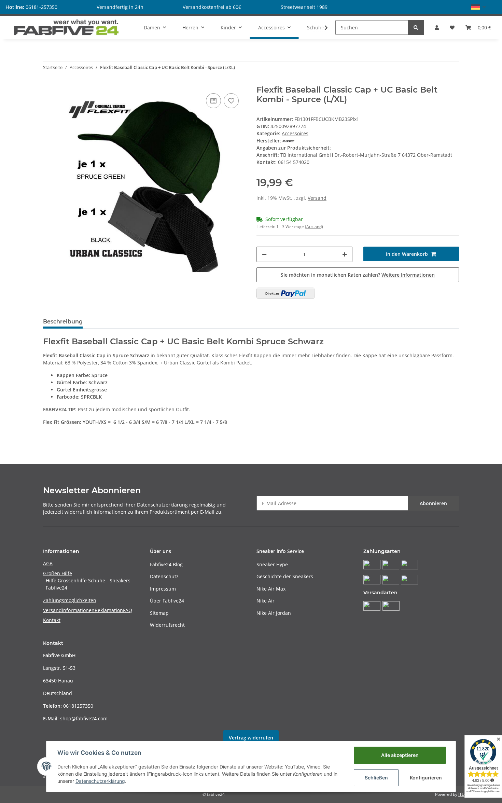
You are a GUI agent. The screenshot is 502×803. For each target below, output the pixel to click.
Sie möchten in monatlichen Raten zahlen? (358, 275)
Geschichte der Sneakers (284, 576)
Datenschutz (164, 576)
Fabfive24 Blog (166, 564)
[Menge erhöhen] (344, 254)
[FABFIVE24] (66, 27)
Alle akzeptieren (400, 755)
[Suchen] (416, 27)
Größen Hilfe (57, 573)
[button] (478, 7)
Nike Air (265, 600)
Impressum (163, 588)
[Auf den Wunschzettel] (231, 100)
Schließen (376, 777)
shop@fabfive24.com (84, 718)
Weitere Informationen (408, 275)
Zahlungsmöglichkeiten (69, 600)
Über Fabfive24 (167, 600)
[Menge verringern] (264, 254)
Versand (317, 198)
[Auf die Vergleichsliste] (213, 100)
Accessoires (295, 133)
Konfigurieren (426, 777)
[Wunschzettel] (452, 27)
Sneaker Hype (272, 564)
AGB (48, 563)
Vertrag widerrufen (251, 737)
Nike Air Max (270, 588)
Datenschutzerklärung (162, 504)
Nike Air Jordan (273, 613)
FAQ (127, 610)
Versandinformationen (69, 610)
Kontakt (51, 620)
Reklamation (109, 610)
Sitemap (159, 613)
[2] (285, 293)
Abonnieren (433, 503)
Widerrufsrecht (167, 625)
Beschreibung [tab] (63, 321)
